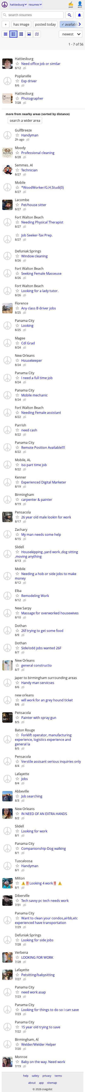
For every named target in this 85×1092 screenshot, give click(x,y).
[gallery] (29, 34)
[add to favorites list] (17, 63)
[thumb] (13, 34)
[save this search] (79, 15)
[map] (37, 34)
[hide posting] (24, 68)
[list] (5, 34)
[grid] (21, 34)
